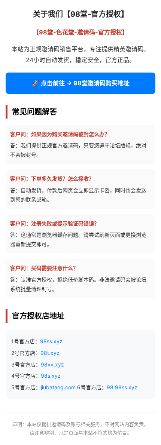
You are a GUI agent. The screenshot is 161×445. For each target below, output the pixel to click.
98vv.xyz (52, 364)
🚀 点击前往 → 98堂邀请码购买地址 (81, 83)
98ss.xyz (51, 341)
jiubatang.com (58, 387)
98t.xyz (50, 353)
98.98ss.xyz (122, 387)
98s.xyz (51, 375)
